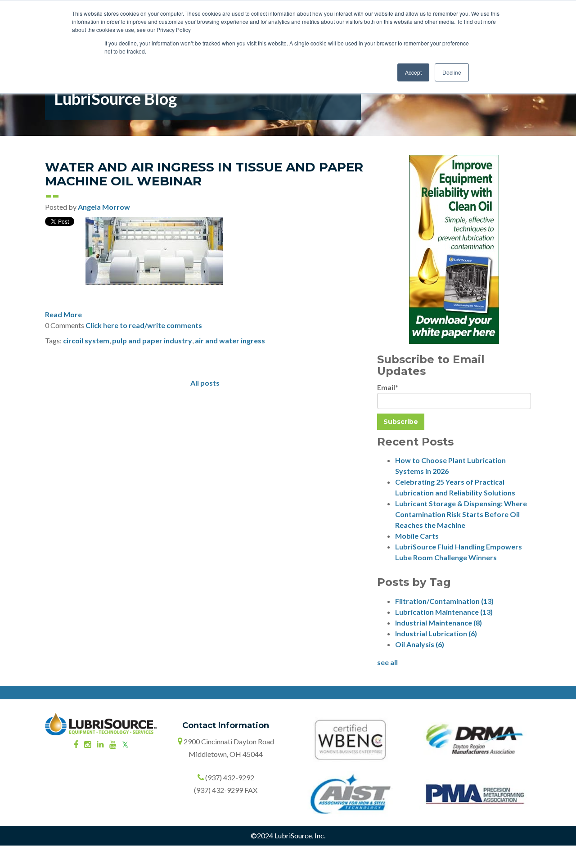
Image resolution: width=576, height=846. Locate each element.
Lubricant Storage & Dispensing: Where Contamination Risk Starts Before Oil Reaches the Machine (461, 514)
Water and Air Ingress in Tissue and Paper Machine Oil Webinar (204, 174)
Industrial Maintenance (438, 622)
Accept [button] (413, 72)
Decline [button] (451, 72)
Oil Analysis (419, 644)
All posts (205, 382)
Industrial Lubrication (436, 633)
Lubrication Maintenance (444, 612)
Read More (63, 314)
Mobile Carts (417, 535)
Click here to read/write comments (144, 325)
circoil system (86, 340)
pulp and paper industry (152, 340)
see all (387, 662)
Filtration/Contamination (444, 601)
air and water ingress (230, 340)
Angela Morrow (104, 206)
